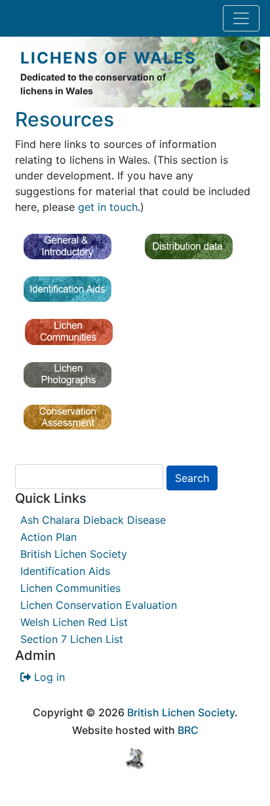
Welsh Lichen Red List (74, 622)
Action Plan (48, 536)
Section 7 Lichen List (71, 639)
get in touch (108, 206)
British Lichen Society (73, 553)
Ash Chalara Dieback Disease (93, 519)
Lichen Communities (70, 588)
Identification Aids (65, 570)
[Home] (15, 72)
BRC (188, 730)
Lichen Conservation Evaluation (98, 605)
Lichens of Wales (108, 57)
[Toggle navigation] (241, 18)
